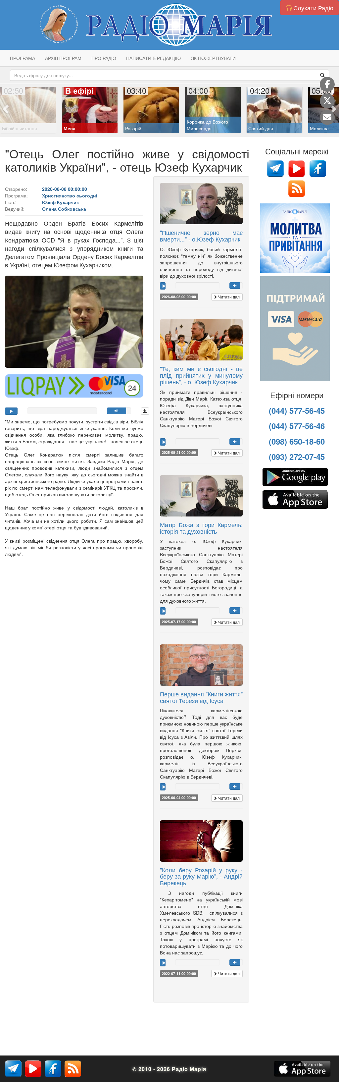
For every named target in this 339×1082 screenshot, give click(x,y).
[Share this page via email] (327, 117)
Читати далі (229, 296)
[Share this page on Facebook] (327, 84)
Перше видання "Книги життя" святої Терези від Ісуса (201, 697)
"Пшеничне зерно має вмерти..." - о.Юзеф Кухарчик (201, 235)
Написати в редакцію (153, 58)
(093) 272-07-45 (297, 456)
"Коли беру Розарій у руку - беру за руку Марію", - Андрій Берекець (201, 876)
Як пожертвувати (213, 58)
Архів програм (63, 58)
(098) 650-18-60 (297, 441)
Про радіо (103, 58)
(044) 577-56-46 (297, 425)
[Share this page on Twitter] (327, 100)
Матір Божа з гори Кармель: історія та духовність (201, 527)
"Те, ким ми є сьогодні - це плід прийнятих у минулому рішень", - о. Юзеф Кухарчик (201, 375)
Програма (22, 58)
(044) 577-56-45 (297, 410)
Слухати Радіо (312, 7)
